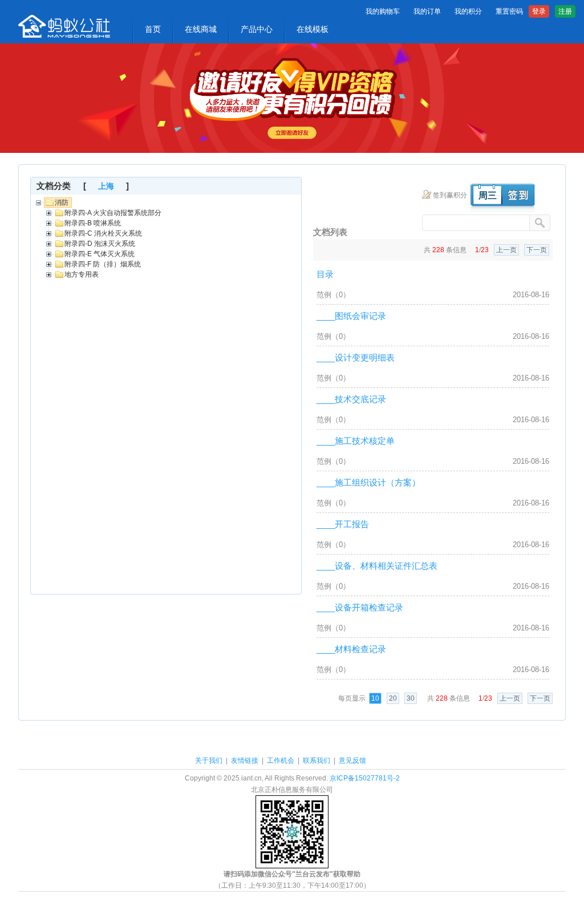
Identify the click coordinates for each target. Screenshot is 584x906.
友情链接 (244, 761)
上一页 (506, 250)
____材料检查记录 (351, 649)
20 (393, 698)
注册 (565, 11)
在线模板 (312, 29)
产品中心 (257, 29)
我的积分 (468, 11)
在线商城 (201, 29)
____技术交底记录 (351, 399)
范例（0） (333, 294)
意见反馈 (352, 761)
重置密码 (509, 11)
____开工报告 (343, 524)
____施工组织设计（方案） (368, 482)
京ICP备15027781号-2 (365, 778)
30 (411, 698)
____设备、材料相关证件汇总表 (377, 566)
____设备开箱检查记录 (360, 607)
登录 (539, 11)
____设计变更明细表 (356, 357)
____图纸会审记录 (351, 316)
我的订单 (427, 11)
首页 (153, 29)
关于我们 (208, 761)
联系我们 (316, 761)
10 (375, 698)
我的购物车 (383, 11)
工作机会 (280, 761)
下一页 (536, 250)
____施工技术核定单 (356, 441)
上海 (106, 186)
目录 (325, 274)
